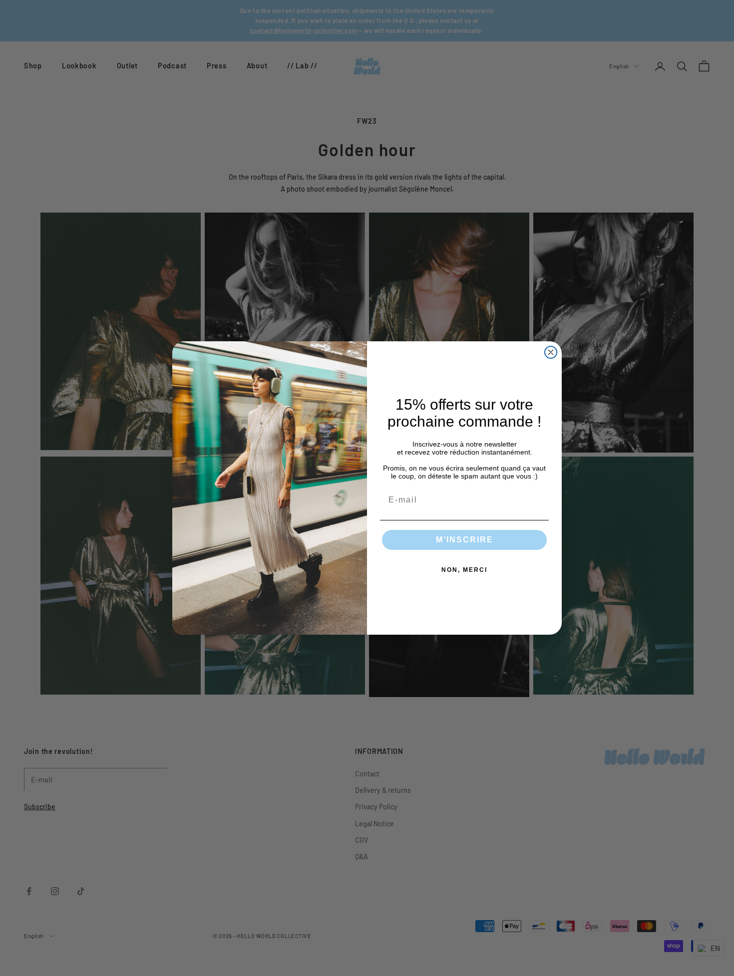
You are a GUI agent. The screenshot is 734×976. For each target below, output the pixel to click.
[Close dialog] (551, 352)
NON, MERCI (464, 569)
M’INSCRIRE (464, 539)
